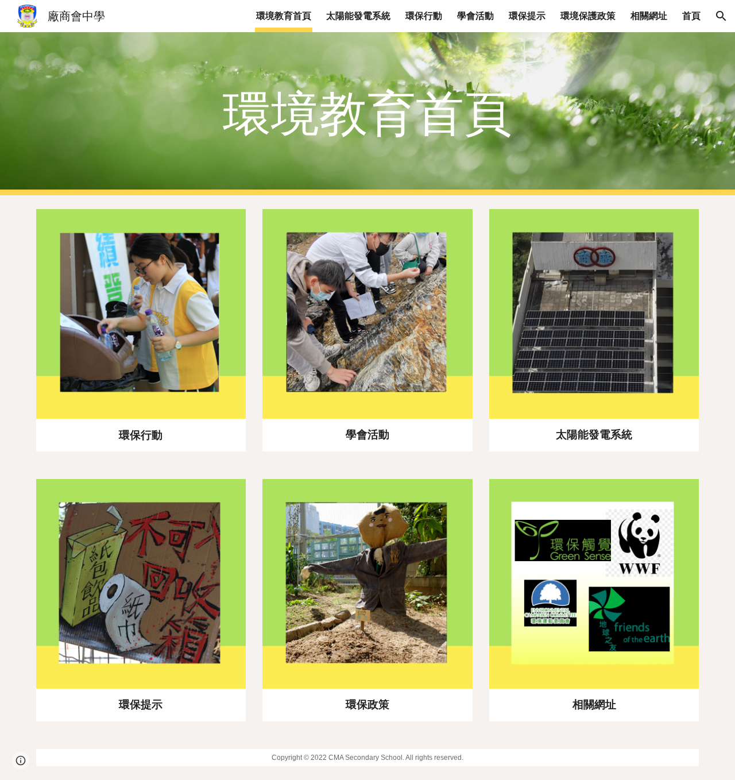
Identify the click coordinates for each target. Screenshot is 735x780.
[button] (721, 16)
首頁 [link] (691, 15)
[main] (367, 114)
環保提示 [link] (527, 15)
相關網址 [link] (648, 15)
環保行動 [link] (423, 15)
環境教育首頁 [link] (283, 15)
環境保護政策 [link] (588, 15)
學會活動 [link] (475, 15)
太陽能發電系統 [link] (358, 15)
